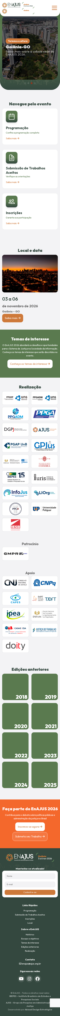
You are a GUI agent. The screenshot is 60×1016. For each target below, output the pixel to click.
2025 (50, 785)
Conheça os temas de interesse (28, 364)
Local (30, 923)
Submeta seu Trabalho (28, 836)
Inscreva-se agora (29, 826)
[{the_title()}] (21, 978)
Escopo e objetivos (30, 938)
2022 (21, 755)
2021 (51, 726)
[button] (25, 83)
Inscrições (14, 213)
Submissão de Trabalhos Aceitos (30, 914)
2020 (20, 726)
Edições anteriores (30, 947)
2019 (51, 697)
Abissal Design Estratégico (38, 1009)
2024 (21, 785)
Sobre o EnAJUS (30, 929)
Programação (17, 128)
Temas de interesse (30, 942)
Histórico (30, 934)
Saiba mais (11, 138)
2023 (50, 755)
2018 (21, 697)
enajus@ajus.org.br (31, 963)
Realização (30, 951)
